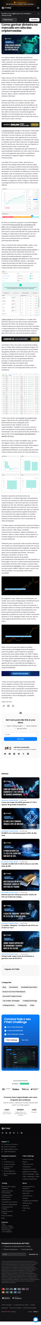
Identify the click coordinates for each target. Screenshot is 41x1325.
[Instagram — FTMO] (10, 1133)
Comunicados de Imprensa (28, 1187)
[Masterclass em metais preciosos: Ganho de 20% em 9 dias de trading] (20, 884)
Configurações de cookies (21, 1305)
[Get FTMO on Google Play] (17, 1298)
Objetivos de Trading (29, 1172)
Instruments (13, 987)
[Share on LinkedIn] (8, 706)
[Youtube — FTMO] (6, 1133)
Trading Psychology (30, 1001)
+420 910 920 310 (9, 1152)
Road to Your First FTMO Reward (14, 992)
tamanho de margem (10, 259)
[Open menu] (38, 8)
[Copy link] (4, 706)
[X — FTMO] (18, 1133)
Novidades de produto (29, 987)
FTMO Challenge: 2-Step (30, 1177)
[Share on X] (13, 706)
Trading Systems (8, 1005)
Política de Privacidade (29, 1308)
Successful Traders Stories (10, 800)
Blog (4, 987)
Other (32, 1005)
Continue (34, 20)
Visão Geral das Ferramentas (7, 1192)
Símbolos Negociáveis (9, 1204)
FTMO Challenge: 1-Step (30, 1174)
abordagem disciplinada (25, 434)
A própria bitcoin (8, 131)
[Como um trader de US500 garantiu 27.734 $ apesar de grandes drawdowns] (20, 791)
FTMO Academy (7, 1216)
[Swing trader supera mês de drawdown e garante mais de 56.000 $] (20, 945)
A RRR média (6, 319)
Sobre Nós (26, 1193)
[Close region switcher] (38, 13)
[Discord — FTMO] (2, 1133)
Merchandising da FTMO (10, 1174)
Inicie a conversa (10, 1147)
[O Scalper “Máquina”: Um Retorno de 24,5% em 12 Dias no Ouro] (20, 914)
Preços (24, 1162)
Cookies (32, 1305)
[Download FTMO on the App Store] (6, 1298)
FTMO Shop (26, 1208)
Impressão (5, 1308)
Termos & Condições (15, 1308)
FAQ (5, 1159)
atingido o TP (19, 566)
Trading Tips (22, 1005)
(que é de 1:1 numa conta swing (24, 250)
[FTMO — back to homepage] (7, 8)
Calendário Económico (9, 1202)
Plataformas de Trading (7, 1212)
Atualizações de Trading (7, 1208)
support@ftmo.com (11, 1149)
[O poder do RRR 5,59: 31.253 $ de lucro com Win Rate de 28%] (20, 853)
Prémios (25, 1198)
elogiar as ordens (26, 418)
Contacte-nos (9, 1162)
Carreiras (25, 1206)
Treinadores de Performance (7, 1196)
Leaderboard (6, 1200)
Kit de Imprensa (9, 1171)
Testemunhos (27, 1203)
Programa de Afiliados (8, 1168)
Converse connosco (11, 1144)
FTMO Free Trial (27, 1164)
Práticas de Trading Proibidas (8, 1187)
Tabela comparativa (29, 1179)
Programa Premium (29, 1169)
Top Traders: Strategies (11, 1001)
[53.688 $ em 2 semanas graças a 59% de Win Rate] (20, 822)
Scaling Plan (26, 1167)
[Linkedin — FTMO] (22, 1133)
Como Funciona (9, 1164)
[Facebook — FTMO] (14, 1133)
